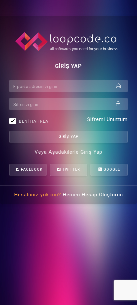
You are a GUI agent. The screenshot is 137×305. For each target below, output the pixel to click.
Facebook (31, 169)
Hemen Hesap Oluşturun (93, 195)
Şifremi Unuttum (107, 119)
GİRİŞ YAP (68, 136)
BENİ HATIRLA (33, 121)
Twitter (70, 169)
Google (111, 169)
